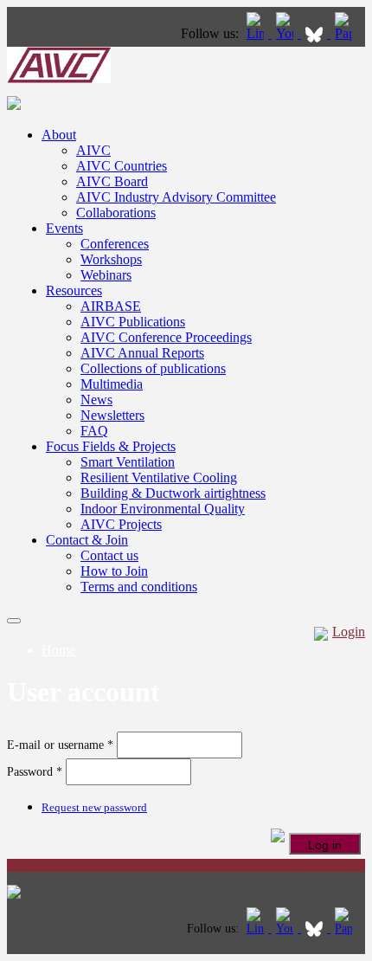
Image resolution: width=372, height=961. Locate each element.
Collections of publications (153, 368)
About (59, 134)
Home (58, 649)
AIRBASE (110, 306)
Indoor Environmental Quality (162, 508)
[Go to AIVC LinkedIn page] (257, 33)
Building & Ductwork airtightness (173, 493)
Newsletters (112, 415)
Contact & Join (87, 539)
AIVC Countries (121, 165)
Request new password (94, 807)
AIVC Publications (132, 321)
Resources (74, 290)
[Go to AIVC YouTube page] (286, 33)
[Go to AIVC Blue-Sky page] (315, 33)
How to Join (114, 571)
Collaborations (116, 212)
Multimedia (111, 384)
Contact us (109, 555)
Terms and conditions (138, 586)
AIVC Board (112, 181)
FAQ (94, 430)
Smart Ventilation (127, 462)
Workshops (111, 259)
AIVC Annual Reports (142, 352)
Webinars (105, 275)
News (96, 399)
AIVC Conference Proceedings (166, 337)
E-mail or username (60, 744)
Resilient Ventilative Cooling (158, 477)
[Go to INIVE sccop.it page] (347, 33)
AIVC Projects (121, 524)
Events (64, 228)
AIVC (93, 150)
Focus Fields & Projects (111, 446)
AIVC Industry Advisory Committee (176, 197)
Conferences (114, 243)
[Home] (59, 78)
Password (34, 771)
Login (348, 631)
